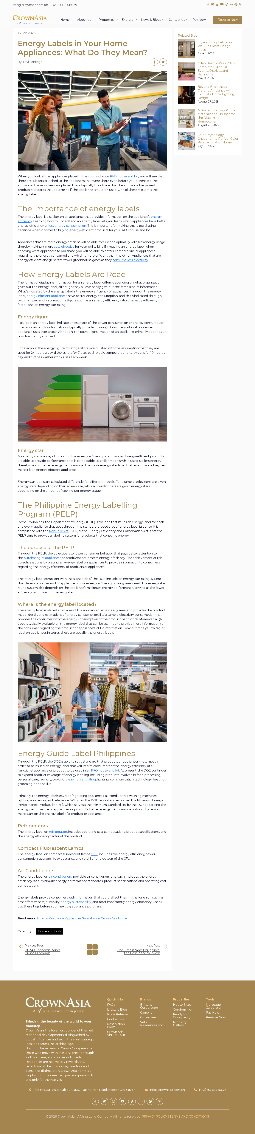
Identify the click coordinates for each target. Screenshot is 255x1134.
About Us (84, 19)
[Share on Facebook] (154, 62)
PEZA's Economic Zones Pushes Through (42, 952)
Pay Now (199, 19)
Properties (106, 19)
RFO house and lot (124, 176)
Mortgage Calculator (214, 1006)
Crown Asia (148, 1017)
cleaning (72, 779)
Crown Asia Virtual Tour (116, 1034)
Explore (127, 19)
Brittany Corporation (149, 1006)
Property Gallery (179, 1024)
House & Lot (182, 1004)
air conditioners (60, 876)
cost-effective (64, 246)
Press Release (117, 1014)
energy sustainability (76, 902)
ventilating (88, 779)
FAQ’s (111, 1004)
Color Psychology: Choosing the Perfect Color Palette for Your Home (218, 138)
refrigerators (58, 832)
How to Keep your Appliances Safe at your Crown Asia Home (82, 918)
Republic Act (59, 531)
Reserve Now (228, 19)
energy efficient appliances (47, 296)
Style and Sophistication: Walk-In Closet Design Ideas (216, 46)
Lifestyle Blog (117, 1009)
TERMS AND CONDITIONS (189, 1116)
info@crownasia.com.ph (30, 5)
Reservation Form (116, 1026)
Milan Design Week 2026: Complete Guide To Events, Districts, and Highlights (216, 68)
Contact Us (177, 19)
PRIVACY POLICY (154, 1116)
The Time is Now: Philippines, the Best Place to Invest (138, 952)
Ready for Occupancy (181, 1016)
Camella (146, 1012)
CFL (94, 854)
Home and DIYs (49, 931)
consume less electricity (130, 260)
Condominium (183, 1009)
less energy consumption (67, 225)
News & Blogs (151, 19)
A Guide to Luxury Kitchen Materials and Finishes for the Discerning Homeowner (217, 116)
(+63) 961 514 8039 (63, 5)
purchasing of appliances (42, 558)
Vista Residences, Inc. (152, 1024)
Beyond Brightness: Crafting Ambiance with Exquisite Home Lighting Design (216, 92)
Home (65, 19)
